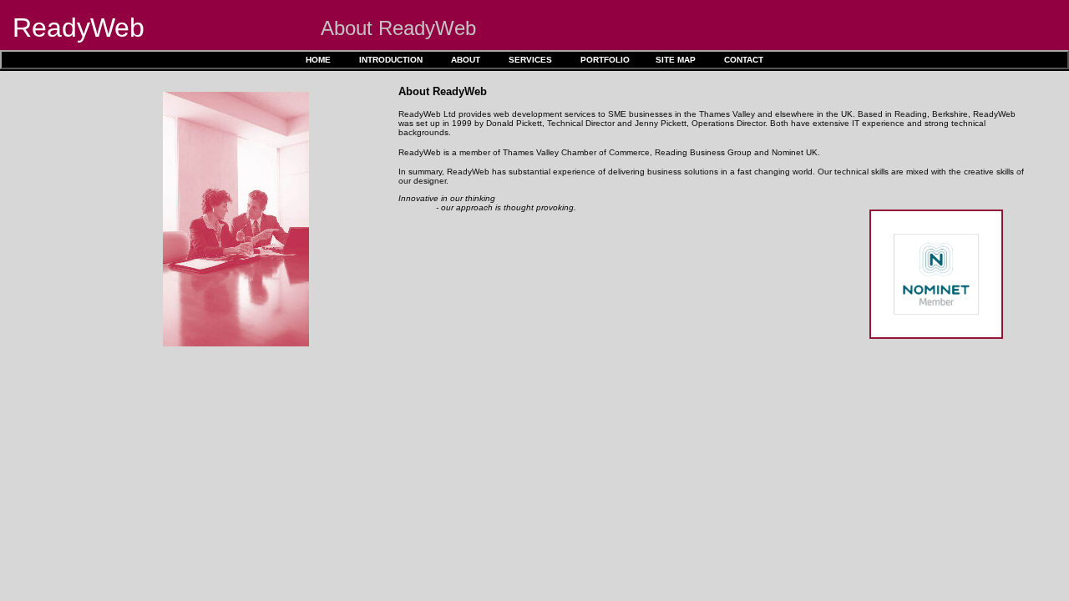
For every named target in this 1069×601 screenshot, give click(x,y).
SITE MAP (676, 59)
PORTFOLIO (605, 59)
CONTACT (743, 59)
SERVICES (530, 59)
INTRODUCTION (391, 59)
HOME (318, 59)
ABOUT (465, 59)
